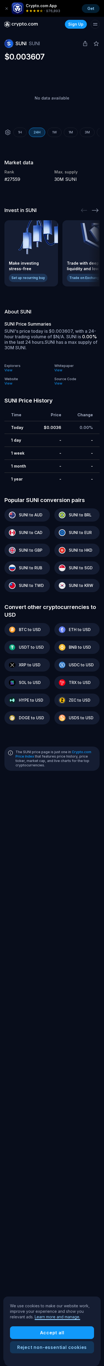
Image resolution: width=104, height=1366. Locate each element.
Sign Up (75, 24)
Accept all (52, 1332)
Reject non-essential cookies (52, 1347)
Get (90, 8)
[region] (52, 1330)
